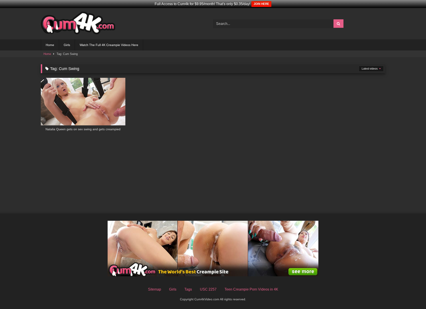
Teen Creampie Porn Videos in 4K (251, 289)
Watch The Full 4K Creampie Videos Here (109, 45)
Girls (67, 45)
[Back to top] (412, 295)
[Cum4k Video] (78, 24)
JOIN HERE (261, 4)
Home (50, 45)
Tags (188, 289)
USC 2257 (208, 289)
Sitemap (154, 289)
